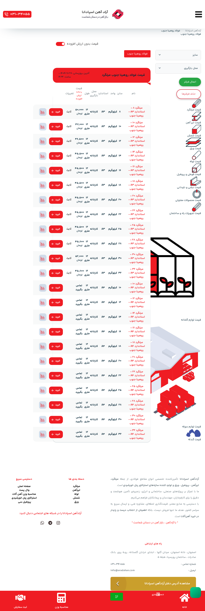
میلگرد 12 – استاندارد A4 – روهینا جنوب (136, 302)
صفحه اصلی (24, 486)
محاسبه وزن (61, 607)
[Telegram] (50, 523)
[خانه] (185, 598)
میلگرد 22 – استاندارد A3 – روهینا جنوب (136, 214)
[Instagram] (58, 523)
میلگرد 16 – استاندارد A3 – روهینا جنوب (136, 170)
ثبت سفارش (20, 607)
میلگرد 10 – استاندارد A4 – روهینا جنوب (136, 288)
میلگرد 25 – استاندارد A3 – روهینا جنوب (136, 229)
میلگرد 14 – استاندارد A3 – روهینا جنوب (136, 156)
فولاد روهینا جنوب (137, 54)
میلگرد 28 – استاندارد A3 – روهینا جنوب (136, 244)
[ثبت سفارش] (20, 598)
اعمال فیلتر (190, 82)
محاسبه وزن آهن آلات (24, 494)
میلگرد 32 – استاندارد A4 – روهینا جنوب (136, 434)
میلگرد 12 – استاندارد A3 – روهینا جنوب (136, 141)
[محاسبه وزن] (61, 598)
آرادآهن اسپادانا (193, 31)
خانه (184, 607)
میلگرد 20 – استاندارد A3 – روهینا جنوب (136, 200)
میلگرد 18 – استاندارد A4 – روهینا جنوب (136, 346)
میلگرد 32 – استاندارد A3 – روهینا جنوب (136, 273)
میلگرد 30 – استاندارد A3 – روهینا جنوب (136, 258)
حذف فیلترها (189, 94)
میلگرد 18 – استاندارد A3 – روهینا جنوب (136, 185)
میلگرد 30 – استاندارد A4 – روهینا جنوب (136, 420)
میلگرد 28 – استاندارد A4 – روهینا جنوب (136, 405)
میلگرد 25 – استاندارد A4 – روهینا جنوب (136, 390)
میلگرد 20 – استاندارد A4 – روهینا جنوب (136, 361)
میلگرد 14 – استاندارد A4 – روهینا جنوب (136, 317)
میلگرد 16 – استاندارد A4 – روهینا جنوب (136, 332)
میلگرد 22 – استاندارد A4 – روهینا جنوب (136, 376)
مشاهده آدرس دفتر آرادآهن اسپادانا (167, 583)
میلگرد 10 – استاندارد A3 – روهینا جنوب (136, 126)
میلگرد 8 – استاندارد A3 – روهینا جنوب (136, 112)
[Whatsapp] (42, 523)
